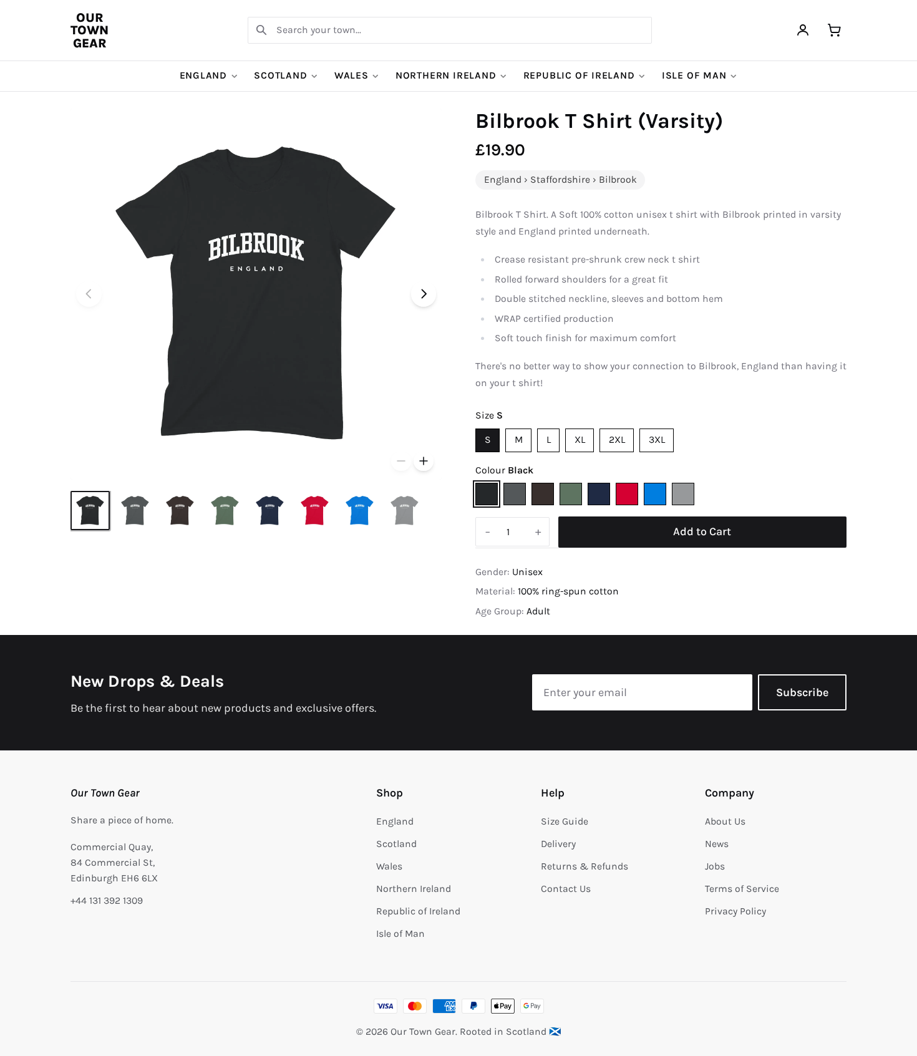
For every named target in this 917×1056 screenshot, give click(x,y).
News (717, 844)
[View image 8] (404, 510)
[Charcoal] (514, 494)
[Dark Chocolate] (542, 494)
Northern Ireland (446, 75)
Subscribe (802, 692)
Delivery (558, 844)
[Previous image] (89, 294)
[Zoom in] (424, 462)
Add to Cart (702, 531)
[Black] (486, 494)
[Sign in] (803, 30)
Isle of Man (694, 75)
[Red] (627, 494)
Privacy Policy (735, 911)
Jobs (715, 866)
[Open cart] (834, 30)
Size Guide (564, 821)
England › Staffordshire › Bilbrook (560, 179)
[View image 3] (180, 510)
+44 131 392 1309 (106, 900)
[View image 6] (314, 510)
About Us (725, 821)
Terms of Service (742, 888)
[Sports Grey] (683, 494)
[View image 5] (269, 510)
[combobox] (450, 30)
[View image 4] (225, 510)
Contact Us (566, 888)
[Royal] (655, 494)
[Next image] (424, 294)
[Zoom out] (401, 462)
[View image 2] (135, 510)
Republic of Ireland (579, 75)
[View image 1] (90, 510)
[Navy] (599, 494)
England (204, 75)
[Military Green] (571, 494)
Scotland (280, 75)
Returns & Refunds (584, 866)
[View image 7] (359, 510)
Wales (351, 75)
